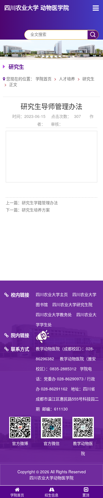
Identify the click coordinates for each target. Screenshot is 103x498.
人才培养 (67, 78)
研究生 (88, 78)
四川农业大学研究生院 (72, 304)
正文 (13, 84)
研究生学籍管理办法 (40, 202)
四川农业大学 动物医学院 (36, 7)
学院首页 (43, 78)
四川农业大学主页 (52, 294)
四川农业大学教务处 (54, 314)
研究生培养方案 (36, 210)
